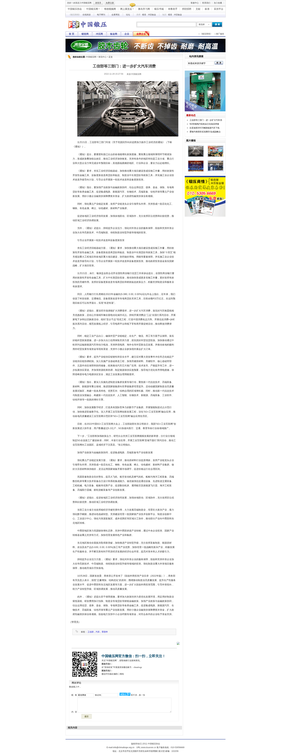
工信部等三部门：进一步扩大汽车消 (206, 120)
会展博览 (115, 14)
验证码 (97, 695)
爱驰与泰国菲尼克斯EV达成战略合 (205, 132)
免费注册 (110, 3)
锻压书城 (159, 9)
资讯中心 (102, 57)
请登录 (98, 3)
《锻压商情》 (206, 34)
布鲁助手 (172, 9)
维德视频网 (110, 9)
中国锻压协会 (75, 9)
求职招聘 (186, 9)
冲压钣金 (152, 14)
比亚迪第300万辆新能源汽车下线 (204, 128)
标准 (207, 9)
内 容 (74, 712)
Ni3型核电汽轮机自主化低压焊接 (204, 124)
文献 (198, 9)
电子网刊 (101, 14)
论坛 (128, 14)
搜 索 (217, 24)
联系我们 (206, 3)
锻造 (144, 14)
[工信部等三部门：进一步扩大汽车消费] (196, 156)
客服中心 (195, 3)
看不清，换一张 (138, 695)
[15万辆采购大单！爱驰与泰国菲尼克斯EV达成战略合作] (215, 171)
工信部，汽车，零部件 (98, 632)
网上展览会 (126, 9)
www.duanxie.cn (148, 747)
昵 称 (74, 695)
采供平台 (218, 9)
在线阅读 (87, 14)
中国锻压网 (92, 9)
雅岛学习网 (144, 9)
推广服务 (220, 34)
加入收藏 (218, 3)
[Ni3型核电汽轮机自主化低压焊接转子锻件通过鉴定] (215, 156)
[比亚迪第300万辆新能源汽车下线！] (196, 171)
